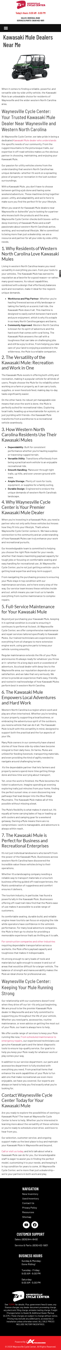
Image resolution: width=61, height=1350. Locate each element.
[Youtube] (26, 1224)
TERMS (12, 1304)
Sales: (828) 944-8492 (30, 18)
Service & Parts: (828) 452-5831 (30, 20)
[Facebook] (34, 1224)
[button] (6, 28)
